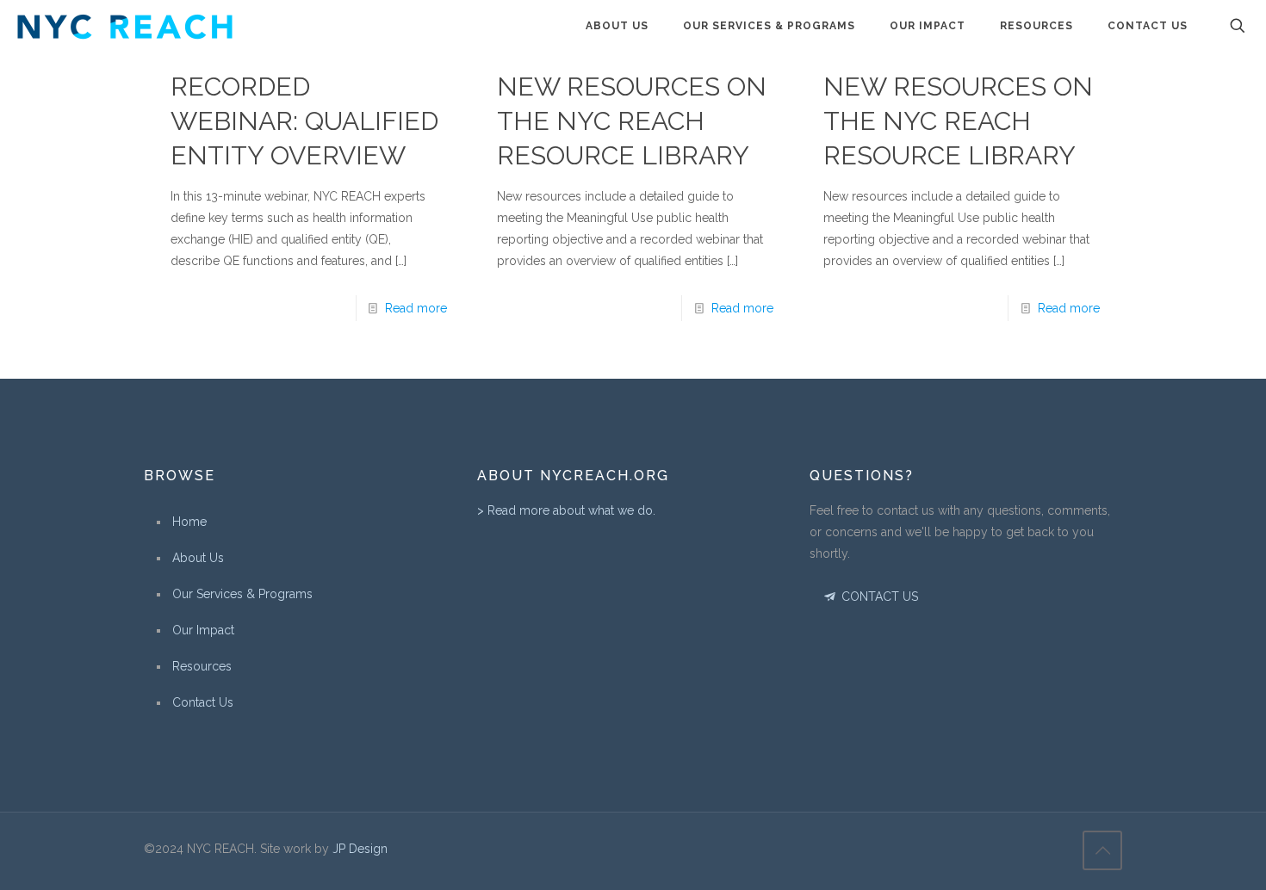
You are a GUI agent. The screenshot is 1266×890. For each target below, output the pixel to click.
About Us (198, 558)
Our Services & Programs (242, 594)
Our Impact (203, 630)
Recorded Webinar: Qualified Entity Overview (304, 120)
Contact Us (202, 702)
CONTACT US (878, 596)
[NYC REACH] (125, 26)
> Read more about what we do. (566, 510)
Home (189, 521)
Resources (202, 666)
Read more (416, 308)
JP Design (360, 849)
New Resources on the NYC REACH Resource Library (631, 120)
